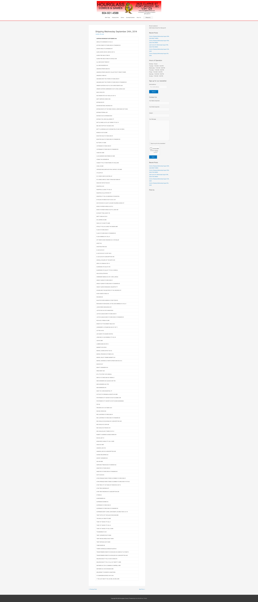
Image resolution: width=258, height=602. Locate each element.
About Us (139, 17)
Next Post (142, 589)
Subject (151, 113)
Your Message (152, 119)
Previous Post (93, 589)
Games (122, 17)
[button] (148, 17)
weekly (97, 34)
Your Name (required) (154, 100)
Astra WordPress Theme (141, 598)
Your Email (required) (154, 106)
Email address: (152, 84)
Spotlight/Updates (130, 17)
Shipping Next (115, 17)
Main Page (107, 17)
